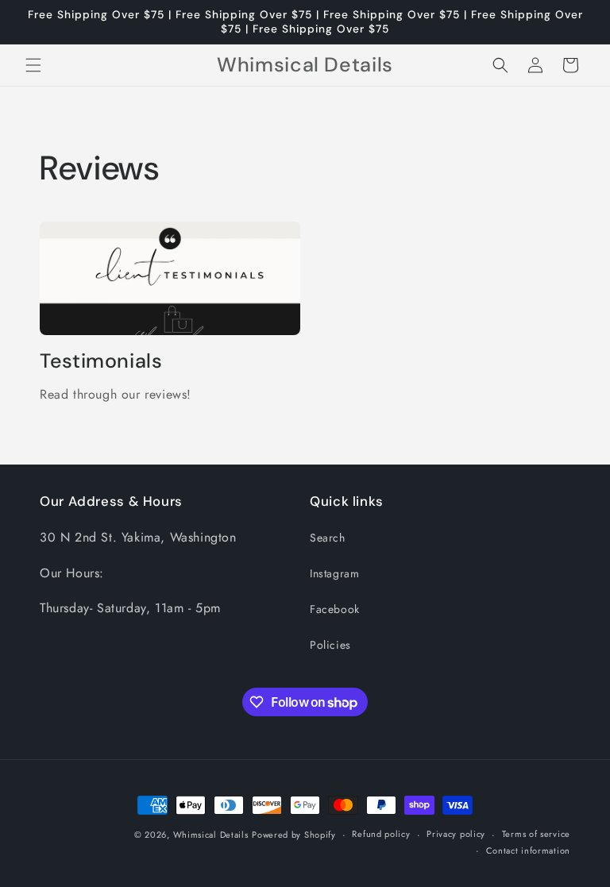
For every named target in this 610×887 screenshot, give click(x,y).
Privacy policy (456, 833)
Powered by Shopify (294, 834)
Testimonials (101, 361)
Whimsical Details (211, 834)
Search (328, 538)
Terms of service (536, 833)
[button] (33, 65)
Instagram (334, 573)
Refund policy (381, 833)
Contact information (528, 850)
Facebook (335, 609)
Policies (330, 645)
